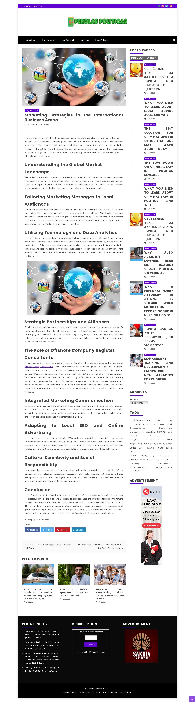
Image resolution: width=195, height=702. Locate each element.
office (133, 455)
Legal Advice (101, 40)
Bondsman (160, 424)
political (134, 459)
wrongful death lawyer (137, 471)
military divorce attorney (138, 452)
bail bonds (151, 424)
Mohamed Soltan (153, 452)
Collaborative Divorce (165, 428)
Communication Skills (137, 432)
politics (144, 459)
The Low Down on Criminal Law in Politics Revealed (158, 169)
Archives (134, 399)
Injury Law (157, 444)
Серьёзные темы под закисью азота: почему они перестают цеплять (158, 79)
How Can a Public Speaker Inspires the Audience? (74, 592)
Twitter (166, 6)
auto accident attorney (137, 424)
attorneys (169, 420)
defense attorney (135, 436)
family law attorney (153, 440)
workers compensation (138, 467)
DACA (170, 432)
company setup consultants (39, 366)
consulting (150, 432)
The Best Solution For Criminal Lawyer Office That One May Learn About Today (158, 139)
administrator (137, 420)
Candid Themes (125, 692)
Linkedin (79, 529)
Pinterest (171, 6)
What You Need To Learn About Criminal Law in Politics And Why (158, 197)
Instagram (162, 6)
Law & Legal (30, 40)
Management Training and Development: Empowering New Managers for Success (158, 369)
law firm (141, 448)
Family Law (134, 440)
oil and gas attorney (147, 456)
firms (169, 439)
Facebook (159, 6)
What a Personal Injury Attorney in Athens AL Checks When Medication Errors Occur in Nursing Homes (158, 301)
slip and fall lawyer (166, 460)
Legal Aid (169, 448)
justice (133, 447)
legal (160, 447)
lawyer (151, 447)
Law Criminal (68, 40)
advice (149, 420)
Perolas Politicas (97, 652)
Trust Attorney (134, 464)
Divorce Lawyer (155, 436)
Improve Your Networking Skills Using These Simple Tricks (110, 594)
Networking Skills (166, 452)
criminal (161, 431)
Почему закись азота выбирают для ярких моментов (158, 337)
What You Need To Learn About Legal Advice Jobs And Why (158, 109)
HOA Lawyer (148, 444)
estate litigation (167, 436)
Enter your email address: (91, 641)
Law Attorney (49, 40)
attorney (160, 420)
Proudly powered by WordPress (77, 692)
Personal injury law (166, 456)
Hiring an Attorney (136, 444)
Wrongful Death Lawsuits (163, 467)
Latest (151, 57)
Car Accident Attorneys (137, 428)
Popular (137, 57)
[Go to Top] (192, 699)
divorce (145, 436)
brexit (169, 424)
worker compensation (164, 464)
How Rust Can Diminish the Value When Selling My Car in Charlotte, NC (38, 594)
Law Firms (84, 40)
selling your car (154, 460)
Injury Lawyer (167, 444)
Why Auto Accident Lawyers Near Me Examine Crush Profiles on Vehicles (158, 263)
